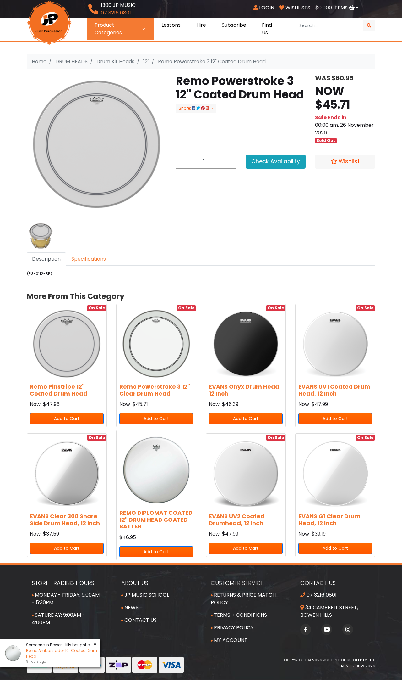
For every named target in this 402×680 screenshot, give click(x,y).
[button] (345, 161)
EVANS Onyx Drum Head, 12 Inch (245, 390)
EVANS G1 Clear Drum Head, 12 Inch (329, 519)
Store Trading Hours (63, 583)
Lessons (171, 25)
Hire (201, 25)
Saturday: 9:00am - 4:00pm (58, 618)
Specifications (88, 258)
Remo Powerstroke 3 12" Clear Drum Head (154, 390)
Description (46, 258)
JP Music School (146, 595)
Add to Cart (66, 418)
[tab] (46, 259)
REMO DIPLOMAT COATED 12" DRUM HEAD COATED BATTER (156, 519)
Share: (185, 108)
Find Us (267, 28)
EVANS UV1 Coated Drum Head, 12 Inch (334, 390)
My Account (230, 640)
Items (332, 7)
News (131, 607)
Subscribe (234, 25)
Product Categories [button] (108, 28)
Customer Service (237, 583)
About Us (134, 583)
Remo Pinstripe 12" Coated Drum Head (58, 390)
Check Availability (275, 161)
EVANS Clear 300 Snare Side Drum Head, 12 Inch (65, 519)
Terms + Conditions (240, 615)
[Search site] (369, 25)
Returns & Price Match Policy (243, 598)
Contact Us (140, 620)
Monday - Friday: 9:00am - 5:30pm (66, 598)
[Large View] (41, 235)
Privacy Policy (233, 627)
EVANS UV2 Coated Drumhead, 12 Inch (236, 519)
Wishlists (297, 7)
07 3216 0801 (321, 595)
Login (266, 7)
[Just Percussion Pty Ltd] (49, 22)
